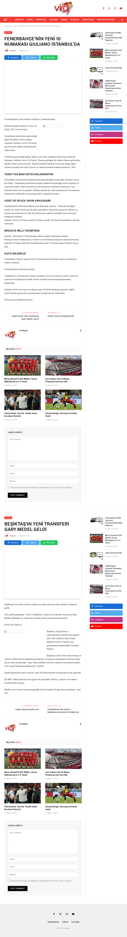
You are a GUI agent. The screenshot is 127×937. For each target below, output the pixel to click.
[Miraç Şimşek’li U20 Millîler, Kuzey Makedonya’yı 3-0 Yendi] (22, 365)
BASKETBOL (41, 20)
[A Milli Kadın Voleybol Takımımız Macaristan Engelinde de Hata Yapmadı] (96, 83)
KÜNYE (65, 922)
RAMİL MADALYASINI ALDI (27, 709)
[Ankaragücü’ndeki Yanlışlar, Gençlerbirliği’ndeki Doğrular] (96, 35)
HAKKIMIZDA (53, 922)
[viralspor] (63, 8)
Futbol (8, 32)
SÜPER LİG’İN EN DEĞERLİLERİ (61, 316)
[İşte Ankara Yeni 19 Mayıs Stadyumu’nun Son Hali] (63, 365)
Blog (14, 26)
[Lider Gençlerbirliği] (96, 70)
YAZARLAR (74, 20)
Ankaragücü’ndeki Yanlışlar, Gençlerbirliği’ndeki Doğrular (113, 36)
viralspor (13, 50)
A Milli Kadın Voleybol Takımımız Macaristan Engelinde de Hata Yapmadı (113, 86)
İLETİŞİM (75, 922)
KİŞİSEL (64, 20)
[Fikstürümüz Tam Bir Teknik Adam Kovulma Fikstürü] (22, 400)
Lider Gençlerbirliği (113, 68)
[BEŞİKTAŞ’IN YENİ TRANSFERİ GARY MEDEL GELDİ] (43, 573)
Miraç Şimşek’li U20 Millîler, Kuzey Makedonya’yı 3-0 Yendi (20, 380)
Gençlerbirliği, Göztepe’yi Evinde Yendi (61, 414)
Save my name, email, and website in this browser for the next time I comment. (41, 488)
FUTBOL (30, 20)
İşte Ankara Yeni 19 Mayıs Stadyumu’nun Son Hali (57, 380)
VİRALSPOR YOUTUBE (106, 20)
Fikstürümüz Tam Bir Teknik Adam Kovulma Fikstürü (20, 414)
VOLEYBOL (53, 20)
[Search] (122, 20)
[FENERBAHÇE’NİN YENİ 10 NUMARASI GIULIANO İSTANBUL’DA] (43, 88)
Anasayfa (7, 26)
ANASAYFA (19, 20)
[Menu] (5, 20)
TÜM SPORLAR (88, 20)
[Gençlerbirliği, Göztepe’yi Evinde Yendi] (63, 400)
